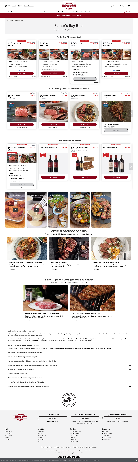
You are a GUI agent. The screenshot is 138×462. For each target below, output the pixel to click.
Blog (39, 441)
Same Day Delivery (75, 433)
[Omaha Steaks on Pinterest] (78, 457)
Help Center (8, 431)
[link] (69, 1)
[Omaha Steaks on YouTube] (73, 457)
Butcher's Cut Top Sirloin (103, 348)
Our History (41, 431)
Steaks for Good (42, 435)
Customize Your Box (75, 431)
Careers (40, 437)
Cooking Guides (106, 437)
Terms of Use (44, 447)
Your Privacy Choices (79, 447)
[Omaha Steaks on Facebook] (64, 457)
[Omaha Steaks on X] (69, 457)
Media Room (41, 439)
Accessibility (68, 447)
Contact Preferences (91, 447)
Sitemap (7, 439)
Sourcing (40, 433)
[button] (114, 6)
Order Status (8, 433)
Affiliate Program (106, 435)
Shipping (7, 437)
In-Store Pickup (74, 435)
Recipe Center (106, 439)
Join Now (117, 418)
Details (79, 15)
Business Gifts (74, 441)
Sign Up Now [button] (85, 418)
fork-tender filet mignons (82, 348)
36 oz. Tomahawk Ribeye (66, 348)
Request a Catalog (107, 433)
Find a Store (8, 435)
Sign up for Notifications (78, 74)
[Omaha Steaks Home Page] (69, 6)
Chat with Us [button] (52, 418)
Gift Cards (105, 431)
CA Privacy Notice (59, 447)
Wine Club (72, 437)
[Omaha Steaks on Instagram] (60, 457)
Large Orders (73, 439)
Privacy (51, 447)
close (136, 460)
